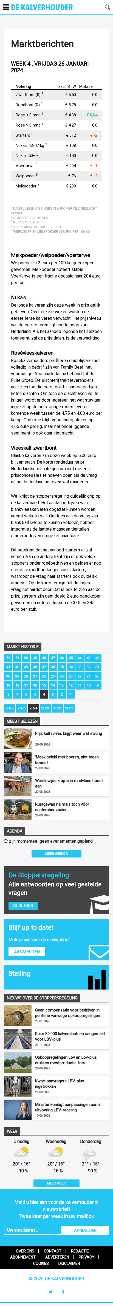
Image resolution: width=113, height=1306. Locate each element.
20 (97, 676)
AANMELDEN (85, 1230)
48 (44, 658)
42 (97, 658)
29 (17, 676)
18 (17, 685)
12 (71, 685)
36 (53, 667)
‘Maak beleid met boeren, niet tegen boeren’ (67, 760)
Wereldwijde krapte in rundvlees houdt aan (69, 783)
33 (79, 667)
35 (62, 667)
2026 (9, 708)
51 (17, 658)
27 (35, 676)
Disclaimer (69, 1263)
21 (89, 676)
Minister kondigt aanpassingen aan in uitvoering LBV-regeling (68, 1107)
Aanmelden (27, 951)
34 (71, 667)
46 (62, 658)
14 (53, 685)
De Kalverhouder (49, 10)
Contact (52, 1251)
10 (89, 685)
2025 (22, 708)
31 (97, 667)
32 (89, 667)
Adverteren (57, 1257)
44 (79, 658)
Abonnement (23, 1257)
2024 (33, 708)
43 (89, 658)
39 (26, 667)
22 (79, 676)
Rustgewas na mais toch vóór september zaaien (62, 807)
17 (26, 685)
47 (53, 658)
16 (35, 685)
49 (35, 658)
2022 (57, 708)
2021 (69, 708)
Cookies (41, 1263)
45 (71, 658)
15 (44, 685)
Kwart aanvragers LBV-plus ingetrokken (59, 1083)
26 (44, 676)
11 (79, 685)
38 (35, 667)
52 (8, 658)
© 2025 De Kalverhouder (56, 1278)
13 (62, 685)
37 (44, 667)
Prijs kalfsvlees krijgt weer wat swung (68, 733)
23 (71, 676)
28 (26, 676)
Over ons (25, 1251)
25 (53, 676)
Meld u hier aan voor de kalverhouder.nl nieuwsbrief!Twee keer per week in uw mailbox (56, 1209)
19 (8, 685)
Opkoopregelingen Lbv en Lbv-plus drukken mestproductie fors (66, 1060)
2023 (45, 708)
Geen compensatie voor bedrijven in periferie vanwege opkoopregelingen (67, 1013)
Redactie (80, 1251)
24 (62, 676)
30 (8, 676)
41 (8, 667)
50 (26, 658)
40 (17, 667)
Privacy (86, 1257)
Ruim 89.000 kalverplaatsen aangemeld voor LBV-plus (70, 1036)
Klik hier (23, 905)
